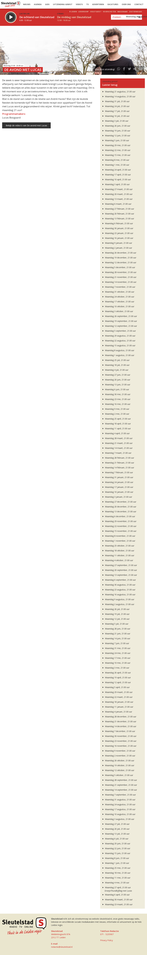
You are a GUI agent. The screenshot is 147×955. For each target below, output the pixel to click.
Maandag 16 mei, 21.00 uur (117, 404)
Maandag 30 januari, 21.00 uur (118, 228)
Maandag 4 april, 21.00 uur (117, 433)
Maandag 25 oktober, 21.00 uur (119, 545)
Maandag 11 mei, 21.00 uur (117, 877)
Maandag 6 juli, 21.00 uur (116, 838)
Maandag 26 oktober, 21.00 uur (119, 760)
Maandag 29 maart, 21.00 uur (118, 692)
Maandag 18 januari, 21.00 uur (118, 702)
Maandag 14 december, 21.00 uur (120, 726)
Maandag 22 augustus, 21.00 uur (119, 340)
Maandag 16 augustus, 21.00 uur (119, 594)
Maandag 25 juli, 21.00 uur (116, 360)
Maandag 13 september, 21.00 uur (120, 575)
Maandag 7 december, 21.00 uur (119, 731)
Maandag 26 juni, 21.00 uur (117, 125)
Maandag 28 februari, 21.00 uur (119, 457)
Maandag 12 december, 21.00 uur (120, 262)
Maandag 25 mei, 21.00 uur (117, 868)
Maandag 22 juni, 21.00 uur (117, 848)
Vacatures (112, 4)
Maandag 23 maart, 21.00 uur (118, 904)
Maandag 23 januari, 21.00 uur (118, 233)
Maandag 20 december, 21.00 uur (120, 506)
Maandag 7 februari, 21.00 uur (118, 472)
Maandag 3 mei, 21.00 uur (116, 667)
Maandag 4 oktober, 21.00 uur (118, 560)
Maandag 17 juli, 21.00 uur (116, 111)
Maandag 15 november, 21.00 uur (120, 531)
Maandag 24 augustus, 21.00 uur (119, 804)
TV (87, 4)
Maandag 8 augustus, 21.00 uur (119, 350)
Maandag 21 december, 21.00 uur (120, 721)
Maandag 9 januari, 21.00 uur (118, 243)
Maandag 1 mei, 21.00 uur (116, 164)
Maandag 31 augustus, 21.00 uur (119, 799)
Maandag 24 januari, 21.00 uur (118, 482)
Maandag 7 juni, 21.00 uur (116, 643)
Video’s (79, 4)
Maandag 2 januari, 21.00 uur (118, 247)
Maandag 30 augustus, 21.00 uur (119, 584)
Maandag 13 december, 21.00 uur (120, 511)
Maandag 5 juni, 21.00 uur (116, 140)
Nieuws (26, 4)
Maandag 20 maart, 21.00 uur (118, 194)
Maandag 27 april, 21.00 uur (117, 887)
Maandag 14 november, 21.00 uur (120, 282)
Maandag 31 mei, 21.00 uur (117, 648)
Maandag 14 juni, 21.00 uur (117, 638)
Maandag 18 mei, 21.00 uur (117, 872)
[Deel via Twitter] (129, 69)
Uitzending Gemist (62, 4)
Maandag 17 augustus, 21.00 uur (119, 809)
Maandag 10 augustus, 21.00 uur (119, 814)
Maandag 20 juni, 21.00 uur (117, 379)
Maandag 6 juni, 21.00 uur (116, 389)
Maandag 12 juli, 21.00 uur (116, 619)
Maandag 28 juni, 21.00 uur (117, 628)
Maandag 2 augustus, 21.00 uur (119, 604)
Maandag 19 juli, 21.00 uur (116, 614)
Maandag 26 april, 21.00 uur (117, 672)
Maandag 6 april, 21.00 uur (117, 894)
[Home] (11, 3)
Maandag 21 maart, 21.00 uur (118, 443)
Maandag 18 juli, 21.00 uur (116, 365)
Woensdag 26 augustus (136, 16)
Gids (47, 4)
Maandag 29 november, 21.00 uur (120, 521)
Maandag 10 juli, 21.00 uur (116, 116)
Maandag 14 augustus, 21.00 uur (119, 96)
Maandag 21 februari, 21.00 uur (119, 462)
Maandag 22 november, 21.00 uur (120, 526)
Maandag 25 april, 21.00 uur (117, 418)
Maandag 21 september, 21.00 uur (120, 785)
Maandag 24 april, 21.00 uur (117, 169)
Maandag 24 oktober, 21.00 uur (119, 296)
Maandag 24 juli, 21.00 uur (116, 106)
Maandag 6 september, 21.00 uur (120, 579)
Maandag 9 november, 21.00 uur (119, 750)
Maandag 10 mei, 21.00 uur (117, 662)
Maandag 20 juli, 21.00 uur (116, 828)
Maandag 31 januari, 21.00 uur (118, 477)
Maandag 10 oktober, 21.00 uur (119, 306)
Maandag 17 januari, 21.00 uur (118, 487)
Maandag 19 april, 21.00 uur (117, 677)
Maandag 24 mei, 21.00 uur (117, 653)
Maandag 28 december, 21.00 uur (120, 716)
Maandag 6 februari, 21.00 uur (118, 223)
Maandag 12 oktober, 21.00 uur (119, 770)
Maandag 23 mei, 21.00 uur (117, 399)
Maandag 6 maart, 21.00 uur (117, 203)
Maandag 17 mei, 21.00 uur (117, 658)
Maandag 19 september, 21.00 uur (120, 321)
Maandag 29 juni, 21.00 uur (117, 843)
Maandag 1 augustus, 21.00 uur (119, 355)
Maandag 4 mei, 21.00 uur (116, 882)
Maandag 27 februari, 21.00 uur (119, 208)
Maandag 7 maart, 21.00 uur (117, 453)
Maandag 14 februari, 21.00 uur (119, 467)
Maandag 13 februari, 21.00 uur (119, 218)
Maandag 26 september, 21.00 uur (120, 316)
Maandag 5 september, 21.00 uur (120, 330)
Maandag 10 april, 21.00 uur (117, 179)
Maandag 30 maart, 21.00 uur (118, 899)
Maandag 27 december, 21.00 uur (120, 501)
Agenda (38, 4)
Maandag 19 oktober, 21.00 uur (119, 765)
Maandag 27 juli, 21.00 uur (116, 824)
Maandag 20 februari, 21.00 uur (119, 213)
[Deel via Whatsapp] (118, 69)
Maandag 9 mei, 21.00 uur (116, 409)
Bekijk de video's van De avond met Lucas (26, 125)
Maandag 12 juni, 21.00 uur (117, 135)
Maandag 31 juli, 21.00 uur (116, 101)
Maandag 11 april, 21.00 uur (117, 428)
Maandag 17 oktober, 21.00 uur (119, 301)
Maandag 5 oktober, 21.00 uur (118, 775)
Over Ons (126, 4)
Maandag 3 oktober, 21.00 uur (118, 311)
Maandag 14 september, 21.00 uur (120, 789)
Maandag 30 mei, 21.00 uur (117, 394)
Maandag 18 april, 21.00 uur (117, 423)
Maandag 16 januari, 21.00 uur (118, 238)
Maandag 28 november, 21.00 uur (120, 272)
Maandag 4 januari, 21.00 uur (118, 711)
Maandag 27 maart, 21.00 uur (118, 189)
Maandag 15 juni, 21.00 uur (117, 853)
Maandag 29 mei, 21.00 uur (117, 145)
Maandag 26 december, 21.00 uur (120, 252)
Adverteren (98, 4)
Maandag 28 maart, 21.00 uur (118, 438)
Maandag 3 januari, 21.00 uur (118, 496)
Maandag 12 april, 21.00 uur (117, 682)
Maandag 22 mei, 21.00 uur (117, 150)
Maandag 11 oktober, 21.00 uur (119, 555)
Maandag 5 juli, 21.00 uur (116, 623)
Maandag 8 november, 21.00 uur (119, 536)
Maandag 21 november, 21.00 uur (120, 277)
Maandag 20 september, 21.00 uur (120, 570)
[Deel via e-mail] (140, 69)
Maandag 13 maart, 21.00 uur (118, 199)
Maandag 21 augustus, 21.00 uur (119, 91)
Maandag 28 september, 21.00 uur (120, 780)
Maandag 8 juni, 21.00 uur (116, 858)
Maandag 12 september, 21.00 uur (120, 326)
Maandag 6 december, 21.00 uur (119, 516)
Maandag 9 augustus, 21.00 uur (119, 599)
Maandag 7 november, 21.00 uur (119, 286)
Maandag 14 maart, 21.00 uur (118, 448)
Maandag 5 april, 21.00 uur (117, 687)
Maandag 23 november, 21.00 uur (120, 741)
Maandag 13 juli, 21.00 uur (116, 833)
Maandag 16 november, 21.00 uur (120, 745)
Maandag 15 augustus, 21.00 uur (119, 345)
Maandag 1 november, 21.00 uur (119, 540)
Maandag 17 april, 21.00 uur (117, 174)
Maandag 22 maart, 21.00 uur (118, 697)
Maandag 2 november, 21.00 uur (119, 755)
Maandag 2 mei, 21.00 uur (116, 413)
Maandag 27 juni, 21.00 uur (117, 374)
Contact (138, 4)
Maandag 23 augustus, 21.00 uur (119, 589)
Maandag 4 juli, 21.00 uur (116, 370)
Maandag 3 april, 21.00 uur (117, 184)
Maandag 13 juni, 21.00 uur (117, 384)
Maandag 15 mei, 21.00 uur (117, 155)
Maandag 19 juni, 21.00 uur (117, 130)
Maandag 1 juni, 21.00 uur (116, 863)
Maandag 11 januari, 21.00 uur (118, 706)
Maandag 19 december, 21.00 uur (120, 257)
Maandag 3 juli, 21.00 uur (116, 120)
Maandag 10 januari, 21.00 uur (118, 492)
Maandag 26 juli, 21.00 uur (116, 609)
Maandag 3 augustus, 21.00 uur (119, 819)
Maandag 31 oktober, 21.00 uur (119, 291)
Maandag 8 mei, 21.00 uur (116, 160)
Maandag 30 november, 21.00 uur (120, 736)
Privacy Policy (106, 940)
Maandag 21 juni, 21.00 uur (117, 633)
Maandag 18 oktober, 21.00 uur (119, 550)
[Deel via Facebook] (124, 69)
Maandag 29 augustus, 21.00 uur (119, 335)
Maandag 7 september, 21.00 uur (120, 794)
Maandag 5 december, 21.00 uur (119, 267)
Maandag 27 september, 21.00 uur (120, 565)
